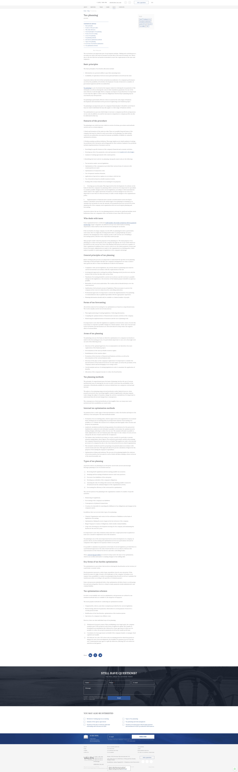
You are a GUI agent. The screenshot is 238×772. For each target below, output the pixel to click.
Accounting (141, 746)
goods (141, 24)
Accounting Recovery (112, 750)
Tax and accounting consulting (146, 752)
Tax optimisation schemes (91, 45)
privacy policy (92, 699)
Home (85, 10)
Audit (139, 748)
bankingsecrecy (147, 19)
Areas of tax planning (90, 35)
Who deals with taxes (90, 29)
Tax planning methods (90, 37)
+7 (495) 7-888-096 (101, 2)
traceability (142, 26)
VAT (148, 26)
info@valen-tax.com (115, 2)
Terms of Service (101, 768)
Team (85, 748)
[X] (95, 655)
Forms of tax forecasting (91, 33)
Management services (143, 750)
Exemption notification (145, 21)
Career (85, 750)
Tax (145, 24)
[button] (235, 769)
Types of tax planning (90, 41)
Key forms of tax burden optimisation (94, 43)
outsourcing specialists (94, 555)
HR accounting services (113, 746)
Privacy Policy (93, 768)
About (85, 746)
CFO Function (110, 748)
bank (141, 19)
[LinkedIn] (90, 655)
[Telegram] (100, 655)
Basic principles (89, 25)
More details (124, 769)
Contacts (86, 752)
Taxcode (150, 24)
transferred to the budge (126, 152)
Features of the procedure (91, 27)
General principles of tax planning (93, 31)
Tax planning (87, 88)
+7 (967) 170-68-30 (98, 758)
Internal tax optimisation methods (93, 39)
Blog (88, 10)
